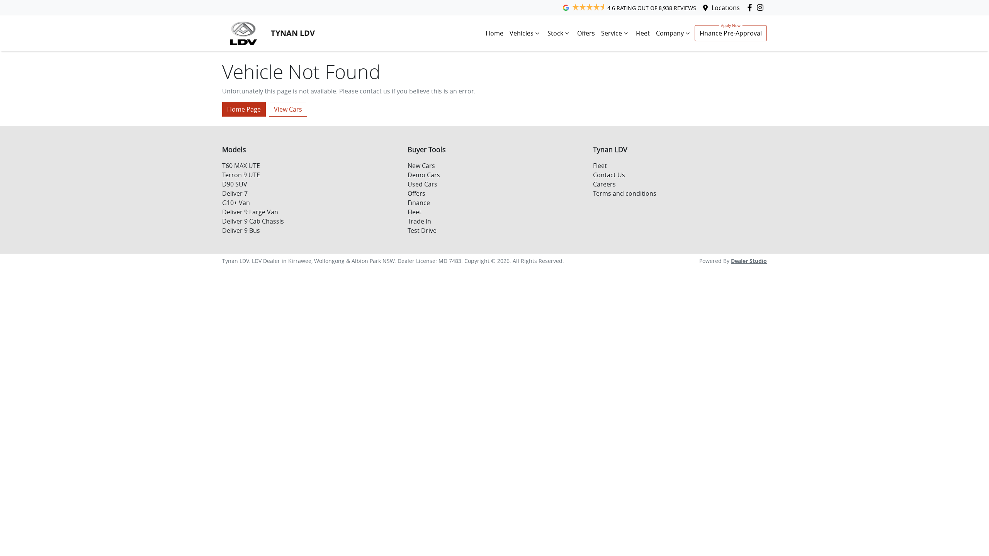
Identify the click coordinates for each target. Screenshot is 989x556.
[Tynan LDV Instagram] (761, 7)
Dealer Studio (749, 260)
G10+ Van (236, 202)
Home (494, 33)
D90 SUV (234, 184)
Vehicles (522, 33)
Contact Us (609, 175)
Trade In (419, 221)
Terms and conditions (624, 193)
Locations (726, 7)
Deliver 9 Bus (241, 230)
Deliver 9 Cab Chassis (253, 221)
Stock (555, 33)
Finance (419, 202)
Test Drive (422, 230)
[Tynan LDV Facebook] (751, 7)
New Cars (421, 165)
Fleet (643, 33)
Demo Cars (424, 175)
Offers (586, 33)
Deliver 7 (235, 193)
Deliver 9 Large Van (250, 212)
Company (670, 33)
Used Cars (422, 184)
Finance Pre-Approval (731, 33)
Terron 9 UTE (241, 175)
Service (611, 33)
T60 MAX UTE (241, 165)
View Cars (288, 109)
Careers (604, 184)
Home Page (244, 109)
